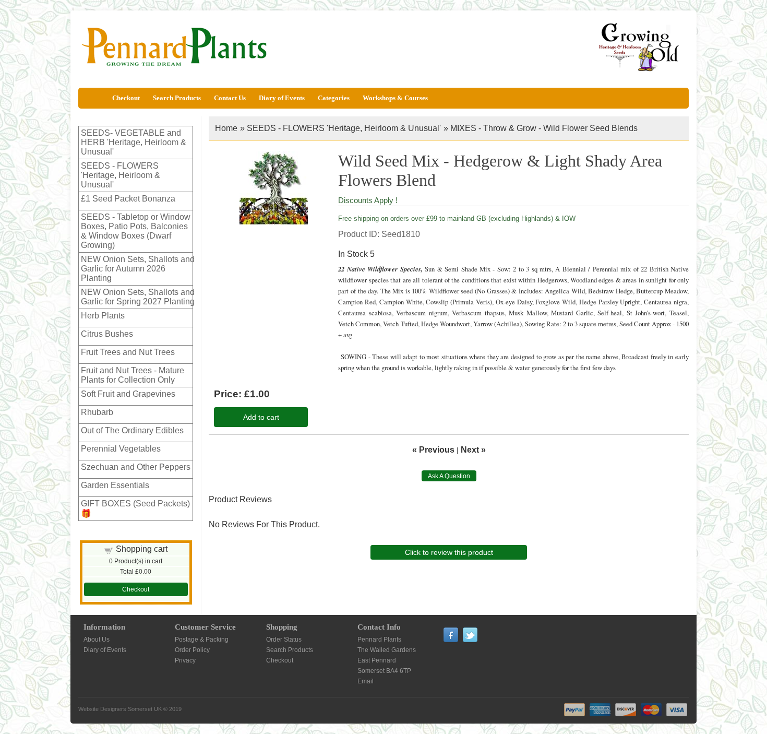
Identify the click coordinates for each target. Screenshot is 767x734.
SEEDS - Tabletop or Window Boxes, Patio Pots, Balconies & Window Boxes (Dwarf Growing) (135, 231)
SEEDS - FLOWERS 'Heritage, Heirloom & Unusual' (120, 175)
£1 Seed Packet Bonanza (128, 198)
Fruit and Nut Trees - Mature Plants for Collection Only (132, 375)
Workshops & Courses (395, 98)
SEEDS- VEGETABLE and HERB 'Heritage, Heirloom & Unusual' (133, 142)
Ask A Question (449, 476)
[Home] (93, 98)
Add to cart (261, 417)
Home (226, 128)
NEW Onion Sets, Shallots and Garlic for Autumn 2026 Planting (138, 268)
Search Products (177, 98)
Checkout (126, 98)
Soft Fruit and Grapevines (128, 393)
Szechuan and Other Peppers (135, 467)
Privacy (185, 660)
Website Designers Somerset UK (120, 709)
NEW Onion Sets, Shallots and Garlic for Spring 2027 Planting (138, 297)
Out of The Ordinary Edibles (132, 430)
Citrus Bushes (107, 333)
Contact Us (230, 98)
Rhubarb (97, 412)
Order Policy (192, 650)
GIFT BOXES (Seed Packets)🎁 (135, 508)
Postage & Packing (202, 639)
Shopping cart (141, 548)
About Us (96, 639)
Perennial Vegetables (121, 448)
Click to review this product (449, 552)
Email (365, 681)
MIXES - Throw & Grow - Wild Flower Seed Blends (544, 128)
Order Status (284, 639)
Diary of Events (282, 98)
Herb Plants (103, 315)
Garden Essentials (115, 485)
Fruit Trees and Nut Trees (128, 352)
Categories (334, 98)
